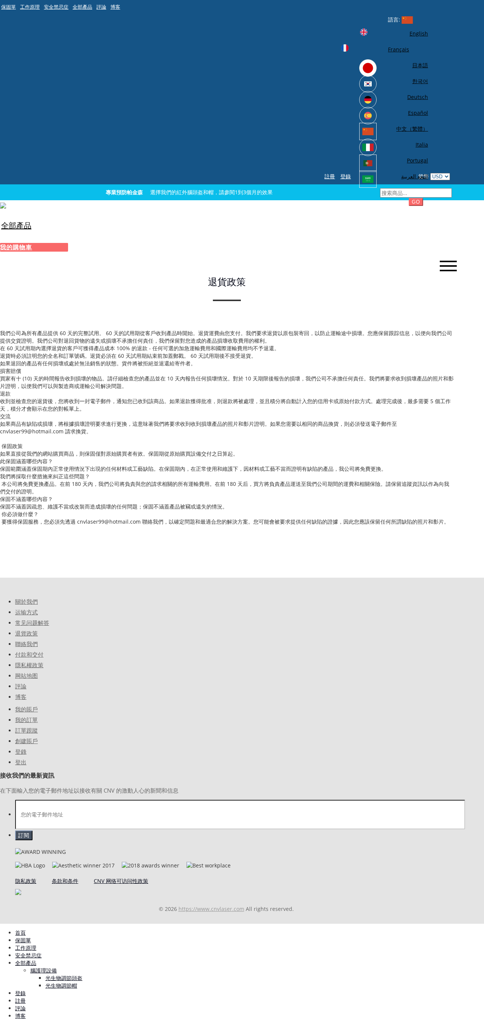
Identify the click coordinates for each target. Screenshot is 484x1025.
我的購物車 (16, 247)
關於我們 (26, 601)
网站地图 (26, 675)
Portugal (417, 160)
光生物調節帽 (61, 985)
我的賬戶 (26, 709)
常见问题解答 (32, 622)
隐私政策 (25, 880)
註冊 (329, 176)
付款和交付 (29, 654)
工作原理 (30, 6)
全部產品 (82, 6)
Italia (422, 144)
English (419, 33)
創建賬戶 (26, 741)
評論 (101, 6)
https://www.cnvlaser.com (211, 908)
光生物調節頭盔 (63, 978)
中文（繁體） (412, 128)
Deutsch (417, 96)
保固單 (8, 6)
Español (418, 112)
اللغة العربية (414, 176)
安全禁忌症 (56, 6)
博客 (115, 6)
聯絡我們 (26, 644)
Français (398, 49)
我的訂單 (26, 720)
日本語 (420, 65)
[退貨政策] (3, 205)
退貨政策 (26, 633)
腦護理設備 (43, 970)
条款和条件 (65, 880)
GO (416, 202)
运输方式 (26, 612)
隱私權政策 (29, 665)
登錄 (345, 176)
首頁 (20, 932)
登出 (20, 762)
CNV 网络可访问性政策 (121, 880)
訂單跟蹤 (26, 730)
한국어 (420, 81)
